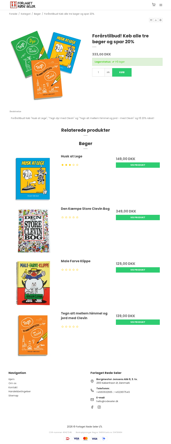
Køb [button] (122, 72)
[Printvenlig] (160, 20)
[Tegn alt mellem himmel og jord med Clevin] (33, 335)
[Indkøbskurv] (153, 5)
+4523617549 (122, 392)
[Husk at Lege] (33, 178)
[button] (151, 20)
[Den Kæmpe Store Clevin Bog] (33, 230)
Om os (12, 383)
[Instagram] (99, 408)
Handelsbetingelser (20, 391)
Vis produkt (137, 165)
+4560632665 (104, 392)
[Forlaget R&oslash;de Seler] (23, 5)
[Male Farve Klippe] (33, 283)
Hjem (12, 379)
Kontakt (13, 387)
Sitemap (13, 395)
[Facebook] (92, 408)
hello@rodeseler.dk (107, 401)
